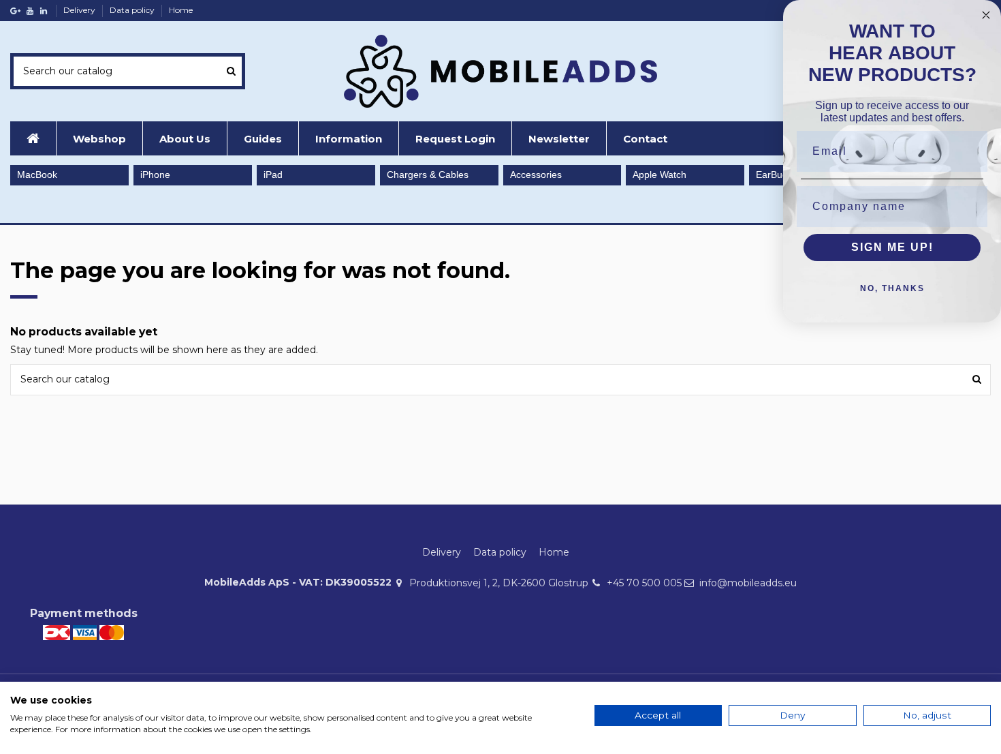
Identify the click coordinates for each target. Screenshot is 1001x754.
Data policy (133, 10)
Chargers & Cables (427, 174)
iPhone (155, 174)
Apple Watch (659, 174)
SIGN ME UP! (892, 247)
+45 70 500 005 (644, 583)
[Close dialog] (986, 15)
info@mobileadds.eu (748, 583)
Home (181, 10)
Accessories (536, 174)
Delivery (80, 10)
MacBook (37, 174)
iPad (273, 174)
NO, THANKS (892, 288)
